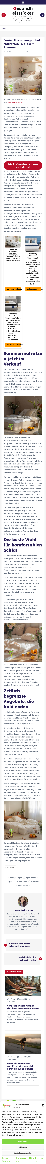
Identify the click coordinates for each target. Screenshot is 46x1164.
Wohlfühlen (8, 52)
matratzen (23, 882)
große (11, 882)
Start (3, 28)
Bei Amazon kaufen (14, 289)
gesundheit (31, 878)
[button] (43, 1106)
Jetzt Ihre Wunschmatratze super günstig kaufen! (23, 165)
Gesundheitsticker (15, 103)
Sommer (35, 882)
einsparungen (16, 878)
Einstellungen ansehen (23, 1153)
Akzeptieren (23, 1141)
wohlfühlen (23, 886)
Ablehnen (23, 1147)
